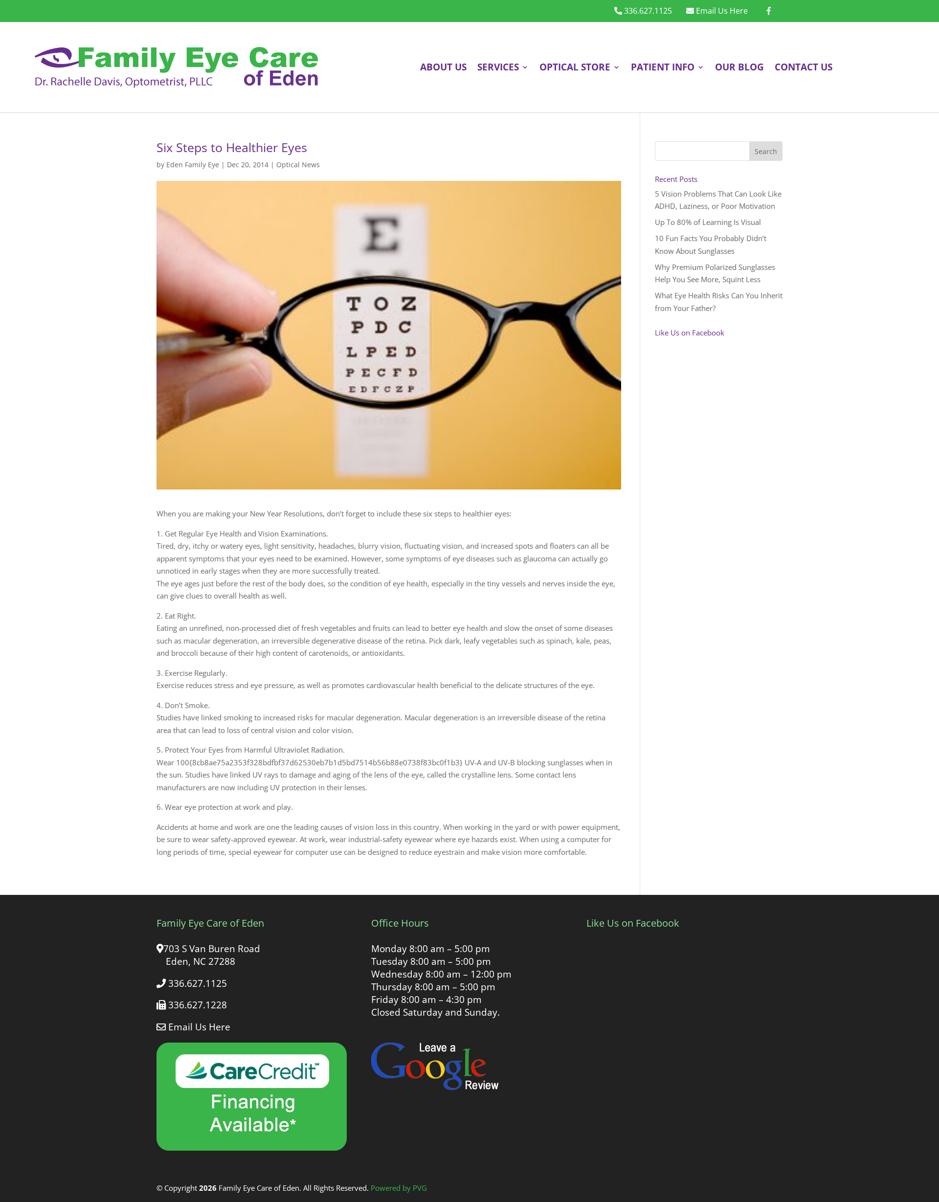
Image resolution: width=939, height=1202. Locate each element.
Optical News (298, 164)
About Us (443, 66)
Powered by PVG (399, 1188)
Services (498, 66)
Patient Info (662, 66)
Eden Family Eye (192, 164)
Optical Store (574, 66)
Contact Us (803, 66)
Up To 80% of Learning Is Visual (708, 222)
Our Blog (739, 66)
